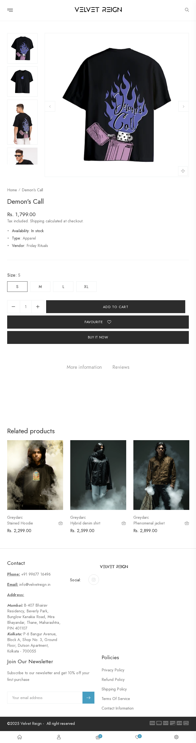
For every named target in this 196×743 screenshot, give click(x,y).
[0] (137, 737)
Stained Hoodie (20, 523)
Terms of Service (116, 698)
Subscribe (88, 698)
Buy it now (98, 337)
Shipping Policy (114, 689)
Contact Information (118, 708)
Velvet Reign (31, 723)
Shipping (37, 221)
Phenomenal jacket (148, 523)
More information (84, 367)
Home (12, 190)
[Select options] (61, 523)
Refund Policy (113, 679)
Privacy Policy (113, 670)
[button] (187, 10)
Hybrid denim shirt (85, 523)
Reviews (120, 367)
